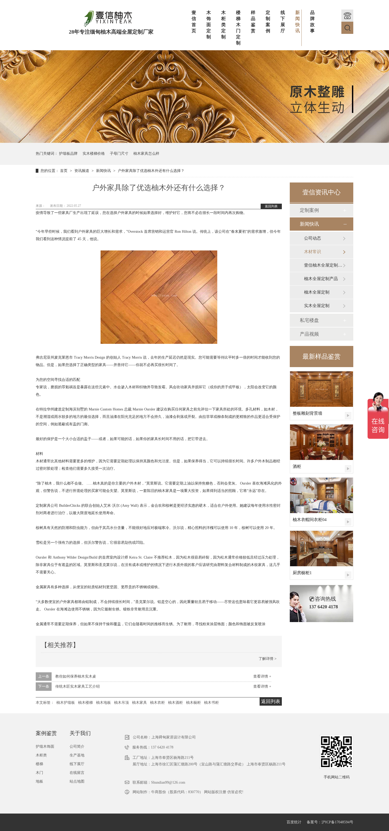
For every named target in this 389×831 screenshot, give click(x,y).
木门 (39, 773)
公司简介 (77, 746)
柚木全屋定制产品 (321, 278)
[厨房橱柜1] (321, 548)
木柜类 (41, 755)
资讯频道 (82, 171)
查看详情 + (262, 676)
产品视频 (309, 334)
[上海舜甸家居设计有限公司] (108, 26)
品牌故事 (312, 21)
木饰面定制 (208, 24)
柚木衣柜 (157, 703)
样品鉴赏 (253, 21)
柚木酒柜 (175, 703)
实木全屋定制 (316, 305)
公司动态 (312, 238)
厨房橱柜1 (302, 572)
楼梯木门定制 (238, 27)
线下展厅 (283, 21)
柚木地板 (103, 703)
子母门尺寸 (119, 154)
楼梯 (39, 764)
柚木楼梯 (85, 703)
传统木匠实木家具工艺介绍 (77, 686)
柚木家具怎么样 (146, 154)
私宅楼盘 (309, 320)
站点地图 (77, 781)
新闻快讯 (297, 21)
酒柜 (297, 466)
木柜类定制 (223, 24)
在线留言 (77, 773)
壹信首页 (194, 21)
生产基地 (77, 755)
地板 (39, 781)
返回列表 (271, 206)
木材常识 (312, 251)
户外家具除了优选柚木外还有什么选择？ (151, 171)
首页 (64, 171)
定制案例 (268, 21)
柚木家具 (139, 703)
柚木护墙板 (65, 703)
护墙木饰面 (45, 746)
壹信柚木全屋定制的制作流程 (323, 265)
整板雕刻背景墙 (307, 413)
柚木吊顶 (121, 703)
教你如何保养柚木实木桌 (75, 676)
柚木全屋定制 (316, 292)
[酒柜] (321, 442)
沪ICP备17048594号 (337, 822)
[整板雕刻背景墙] (321, 389)
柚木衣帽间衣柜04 (310, 519)
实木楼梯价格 (94, 154)
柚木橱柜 (193, 703)
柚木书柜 (211, 703)
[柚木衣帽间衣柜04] (321, 495)
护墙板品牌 (68, 154)
